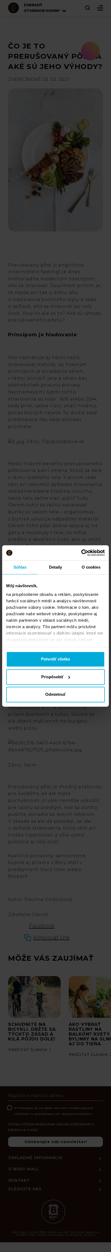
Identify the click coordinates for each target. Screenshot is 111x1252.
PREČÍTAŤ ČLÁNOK (27, 1049)
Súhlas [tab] (20, 567)
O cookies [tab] (91, 567)
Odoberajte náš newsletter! (55, 1141)
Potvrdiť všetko (55, 659)
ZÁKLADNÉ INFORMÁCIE (35, 1158)
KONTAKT (19, 1180)
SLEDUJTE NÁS (24, 1189)
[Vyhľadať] (88, 8)
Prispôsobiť (52, 677)
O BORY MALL (23, 1169)
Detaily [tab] (55, 567)
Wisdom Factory (82, 1235)
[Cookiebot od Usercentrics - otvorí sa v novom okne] (81, 552)
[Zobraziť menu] (100, 8)
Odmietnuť (55, 694)
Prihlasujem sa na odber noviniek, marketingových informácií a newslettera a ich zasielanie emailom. (54, 1111)
